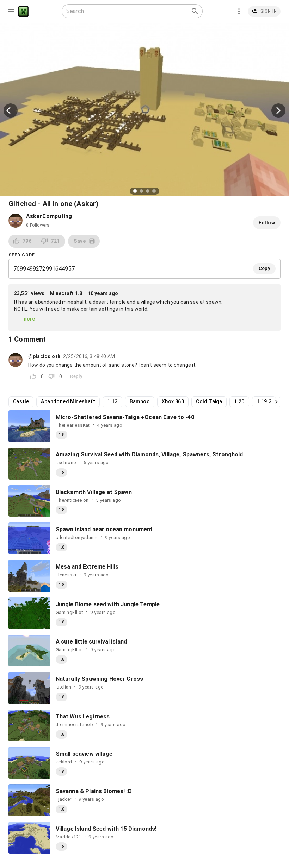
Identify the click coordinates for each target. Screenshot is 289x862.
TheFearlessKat (73, 425)
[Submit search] (195, 11)
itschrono (66, 462)
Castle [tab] (21, 401)
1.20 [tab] (239, 401)
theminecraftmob (74, 724)
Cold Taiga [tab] (209, 401)
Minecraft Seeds (23, 11)
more (28, 319)
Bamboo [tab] (140, 401)
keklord (64, 762)
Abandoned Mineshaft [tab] (68, 401)
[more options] (239, 11)
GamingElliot (69, 612)
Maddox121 (68, 836)
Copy (264, 268)
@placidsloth (44, 356)
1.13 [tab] (112, 401)
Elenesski (66, 574)
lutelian (63, 687)
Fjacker (64, 799)
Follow (267, 223)
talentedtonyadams (77, 537)
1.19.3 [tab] (264, 401)
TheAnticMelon (72, 500)
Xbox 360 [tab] (173, 401)
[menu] (11, 11)
